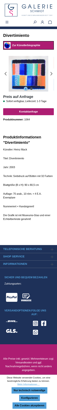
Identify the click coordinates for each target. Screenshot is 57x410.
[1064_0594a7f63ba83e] (28, 73)
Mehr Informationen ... (28, 384)
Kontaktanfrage (28, 111)
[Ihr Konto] (42, 22)
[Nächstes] (51, 74)
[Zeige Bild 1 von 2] (25, 88)
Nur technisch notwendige (29, 390)
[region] (28, 73)
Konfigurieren (29, 398)
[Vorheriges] (5, 74)
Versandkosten (23, 362)
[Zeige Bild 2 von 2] (31, 88)
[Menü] (7, 22)
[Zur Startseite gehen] (28, 10)
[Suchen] (35, 22)
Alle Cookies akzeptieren (29, 405)
